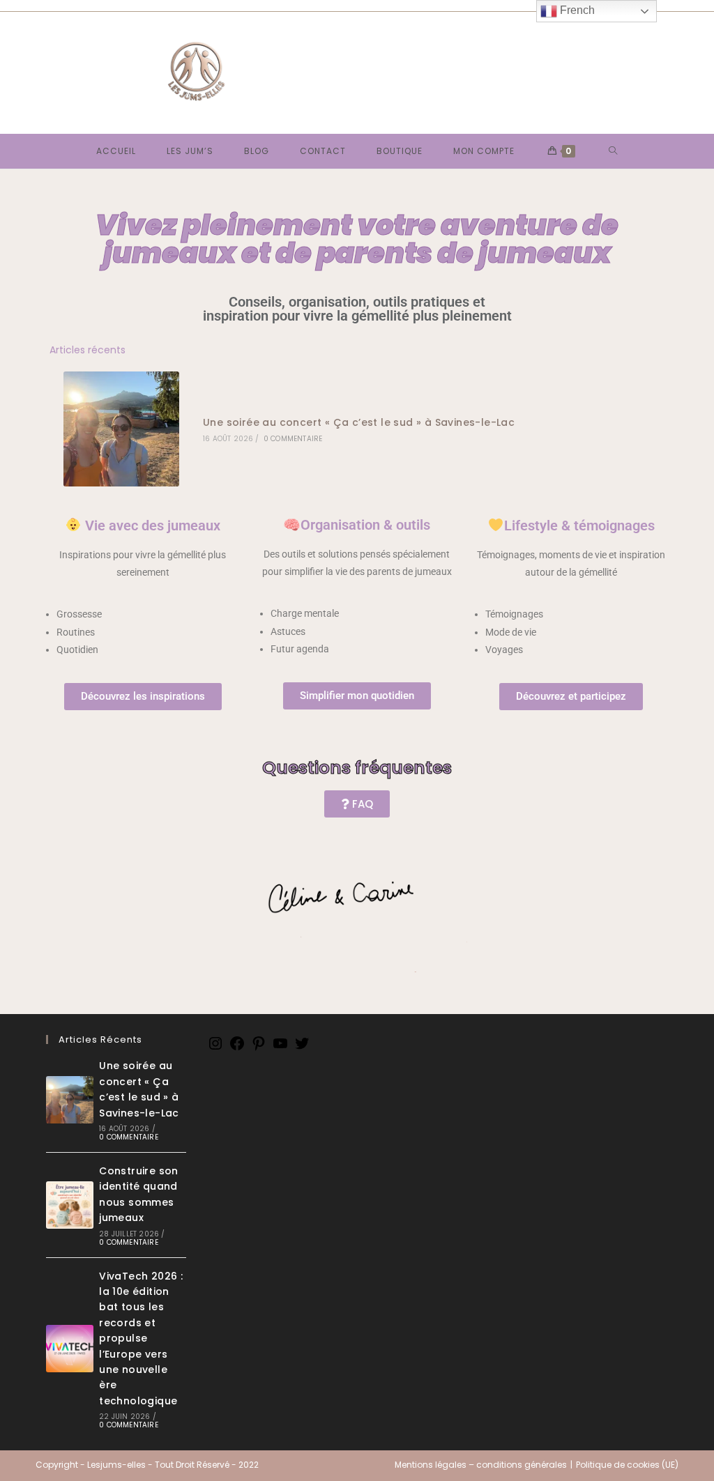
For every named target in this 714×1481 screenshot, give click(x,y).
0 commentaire (293, 438)
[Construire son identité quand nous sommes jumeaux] (69, 1205)
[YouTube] (280, 1048)
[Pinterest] (258, 1048)
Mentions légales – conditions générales (481, 1465)
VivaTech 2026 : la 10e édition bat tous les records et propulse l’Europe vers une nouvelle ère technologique (141, 1338)
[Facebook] (237, 1048)
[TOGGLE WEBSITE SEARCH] (613, 151)
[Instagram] (215, 1048)
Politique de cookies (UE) (627, 1465)
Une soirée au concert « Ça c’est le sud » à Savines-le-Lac (359, 422)
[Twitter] (302, 1048)
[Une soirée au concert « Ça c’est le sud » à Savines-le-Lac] (120, 428)
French (576, 10)
